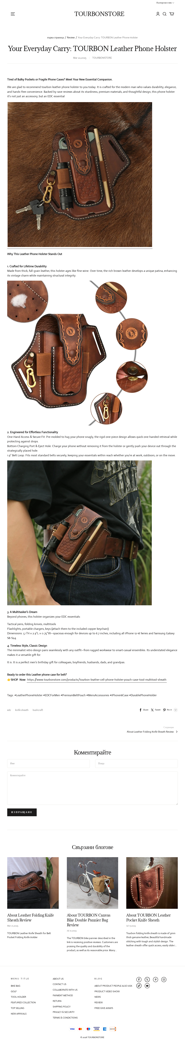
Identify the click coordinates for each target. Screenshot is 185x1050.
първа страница (55, 37)
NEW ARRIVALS (19, 1013)
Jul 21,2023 (71, 930)
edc (9, 710)
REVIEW (98, 1002)
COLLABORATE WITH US (65, 989)
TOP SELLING (17, 1008)
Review (71, 37)
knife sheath (22, 710)
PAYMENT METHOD (63, 995)
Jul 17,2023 (131, 925)
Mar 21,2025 (12, 925)
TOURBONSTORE (99, 14)
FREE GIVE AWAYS (103, 1008)
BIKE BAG (15, 985)
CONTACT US (59, 984)
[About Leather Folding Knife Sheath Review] (33, 883)
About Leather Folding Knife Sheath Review (150, 731)
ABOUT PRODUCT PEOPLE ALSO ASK (113, 985)
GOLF (14, 991)
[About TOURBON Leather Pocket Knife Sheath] (152, 883)
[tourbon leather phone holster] (79, 175)
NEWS (97, 996)
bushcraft (38, 710)
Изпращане (22, 812)
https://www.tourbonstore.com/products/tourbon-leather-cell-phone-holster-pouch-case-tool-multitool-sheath (96, 680)
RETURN (57, 1001)
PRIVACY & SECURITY (63, 1012)
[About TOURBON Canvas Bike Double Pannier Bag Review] (92, 883)
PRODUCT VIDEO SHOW (107, 991)
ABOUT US (58, 978)
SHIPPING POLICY (61, 1006)
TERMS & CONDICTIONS (65, 1017)
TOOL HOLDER (18, 996)
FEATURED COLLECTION (23, 1002)
